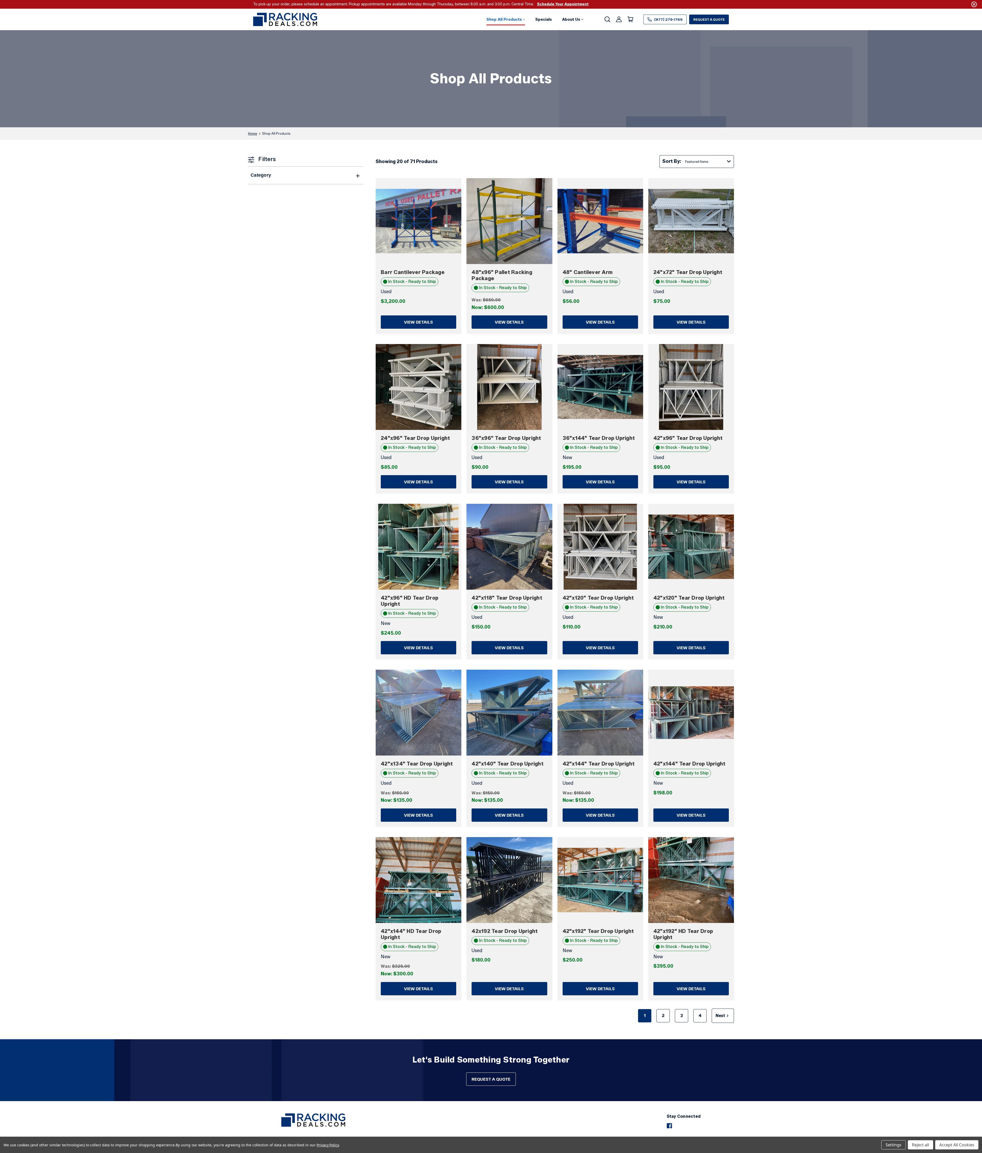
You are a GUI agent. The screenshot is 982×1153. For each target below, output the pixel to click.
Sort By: (671, 161)
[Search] (607, 19)
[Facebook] (669, 1125)
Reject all (920, 1145)
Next (720, 1015)
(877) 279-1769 (668, 19)
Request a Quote (709, 19)
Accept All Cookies (956, 1145)
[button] (505, 19)
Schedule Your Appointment (563, 4)
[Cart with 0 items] (630, 19)
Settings (893, 1145)
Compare (415, 221)
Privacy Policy (328, 1145)
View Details (418, 322)
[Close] (974, 4)
